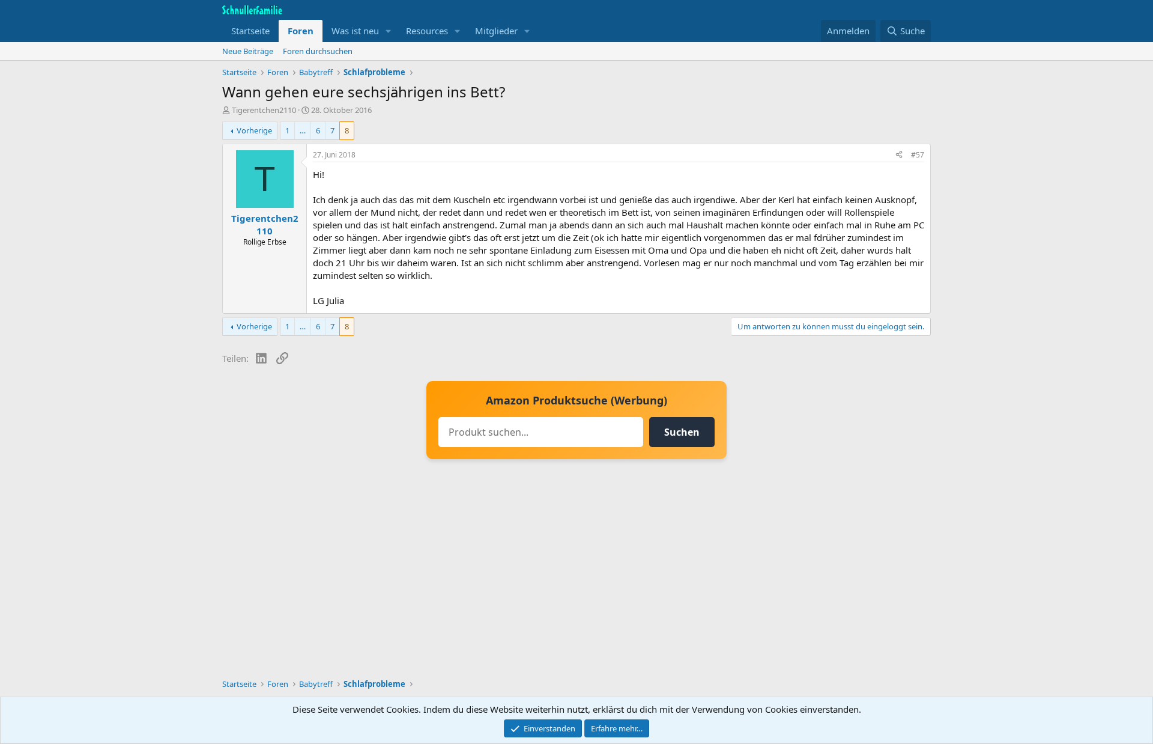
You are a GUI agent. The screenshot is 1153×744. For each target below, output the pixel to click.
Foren (300, 31)
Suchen (682, 432)
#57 (917, 155)
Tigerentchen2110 (264, 110)
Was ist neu (355, 31)
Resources (427, 31)
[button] (388, 31)
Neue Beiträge (247, 51)
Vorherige (254, 130)
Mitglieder (496, 31)
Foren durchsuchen (318, 51)
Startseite (250, 31)
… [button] (303, 130)
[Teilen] (899, 155)
